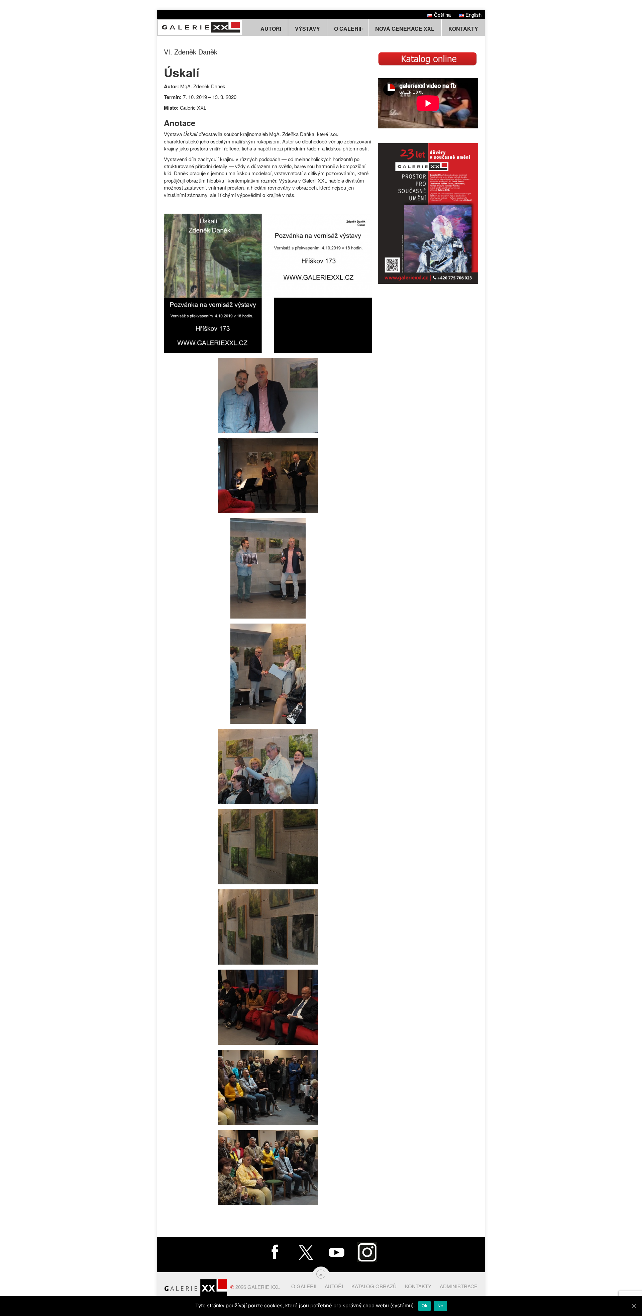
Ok (425, 1305)
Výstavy (307, 28)
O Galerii (303, 1286)
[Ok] (633, 1306)
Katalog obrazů (374, 1286)
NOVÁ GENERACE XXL (404, 28)
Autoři (270, 28)
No (440, 1305)
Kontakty (463, 28)
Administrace (458, 1286)
